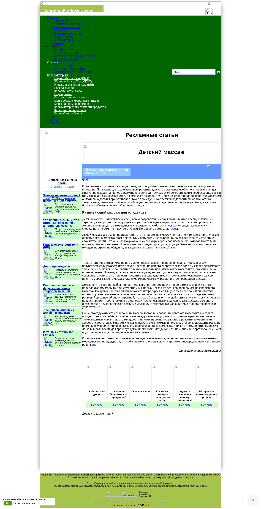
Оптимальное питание (69, 24)
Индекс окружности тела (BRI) (74, 84)
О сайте (59, 49)
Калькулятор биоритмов (70, 110)
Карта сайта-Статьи (67, 52)
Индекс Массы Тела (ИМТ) (71, 78)
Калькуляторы (63, 40)
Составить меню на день (70, 97)
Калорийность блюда (68, 91)
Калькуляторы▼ (58, 75)
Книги (51, 116)
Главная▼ (54, 17)
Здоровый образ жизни (68, 11)
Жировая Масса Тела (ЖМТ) (73, 81)
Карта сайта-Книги (66, 59)
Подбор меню (63, 94)
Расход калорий (64, 87)
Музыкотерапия (64, 36)
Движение (61, 20)
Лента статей (63, 65)
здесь (175, 228)
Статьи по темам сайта (69, 68)
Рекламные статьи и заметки (73, 71)
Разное (59, 43)
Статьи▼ (53, 62)
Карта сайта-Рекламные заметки (75, 55)
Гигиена (59, 30)
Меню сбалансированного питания (77, 100)
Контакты (53, 123)
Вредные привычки (67, 27)
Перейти (96, 404)
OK (8, 503)
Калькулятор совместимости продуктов (80, 107)
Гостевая (53, 119)
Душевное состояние (68, 33)
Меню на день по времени (71, 103)
